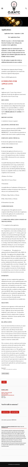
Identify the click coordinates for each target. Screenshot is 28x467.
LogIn (4, 382)
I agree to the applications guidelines (10, 369)
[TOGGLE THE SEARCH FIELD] (26, 8)
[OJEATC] (14, 15)
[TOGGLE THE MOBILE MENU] (2, 8)
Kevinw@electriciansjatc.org (7, 395)
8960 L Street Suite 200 (6, 392)
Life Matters (14, 412)
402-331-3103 (4, 393)
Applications (6, 30)
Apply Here (5, 373)
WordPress (17, 464)
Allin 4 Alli (6, 412)
